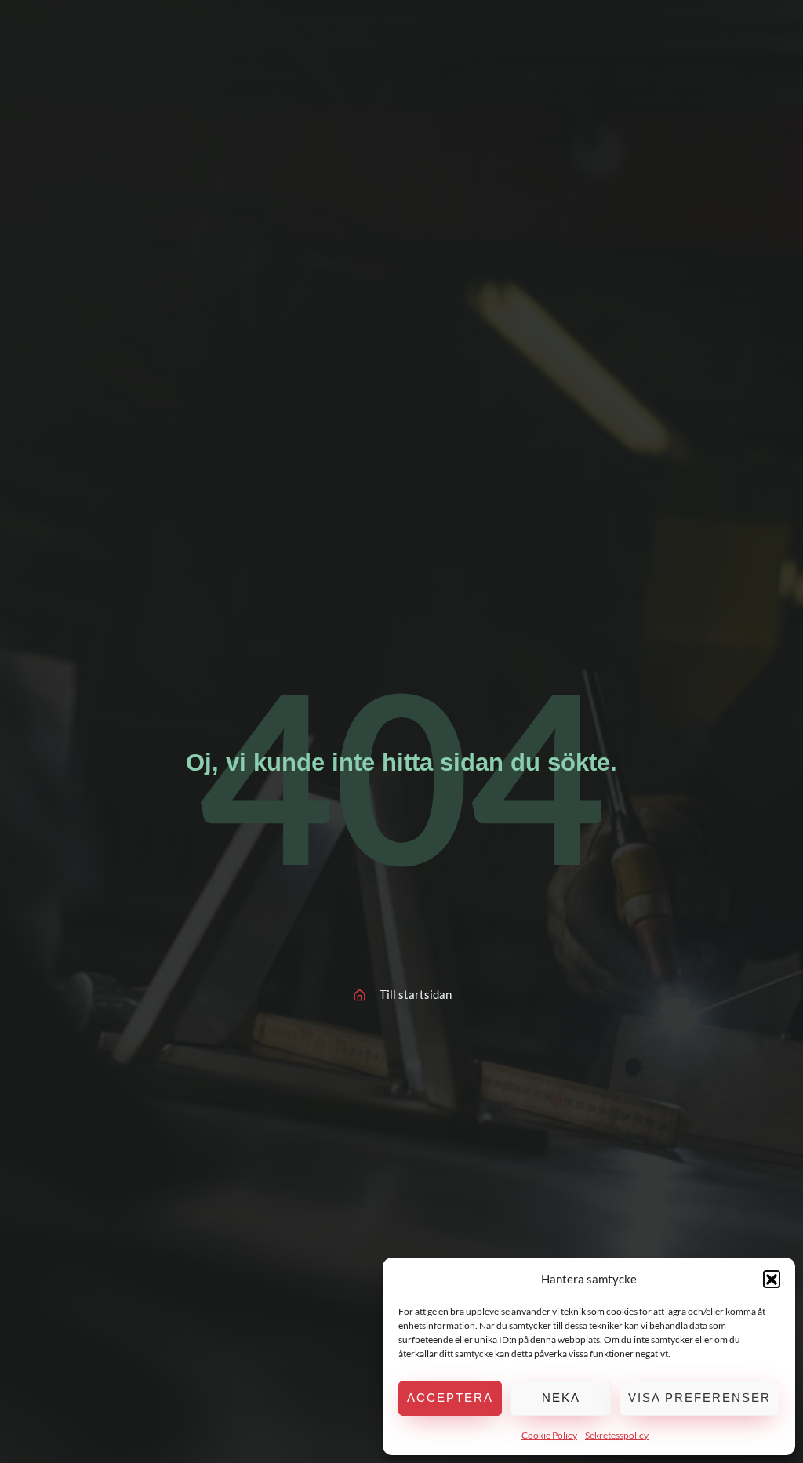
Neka (561, 1397)
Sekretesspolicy (617, 1435)
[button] (771, 1279)
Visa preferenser (699, 1397)
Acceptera (450, 1397)
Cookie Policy (549, 1435)
